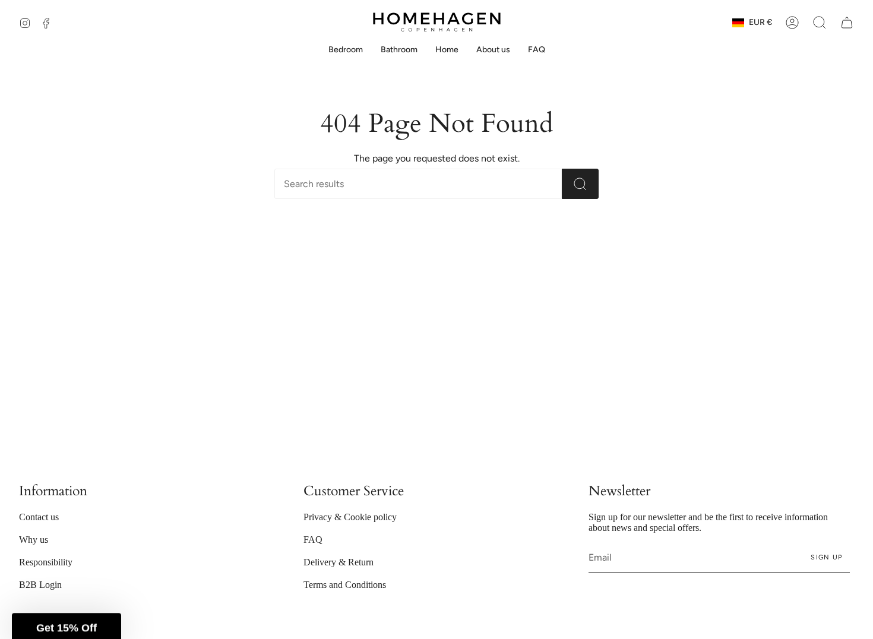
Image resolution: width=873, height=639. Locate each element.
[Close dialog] (857, 15)
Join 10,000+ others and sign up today (218, 393)
